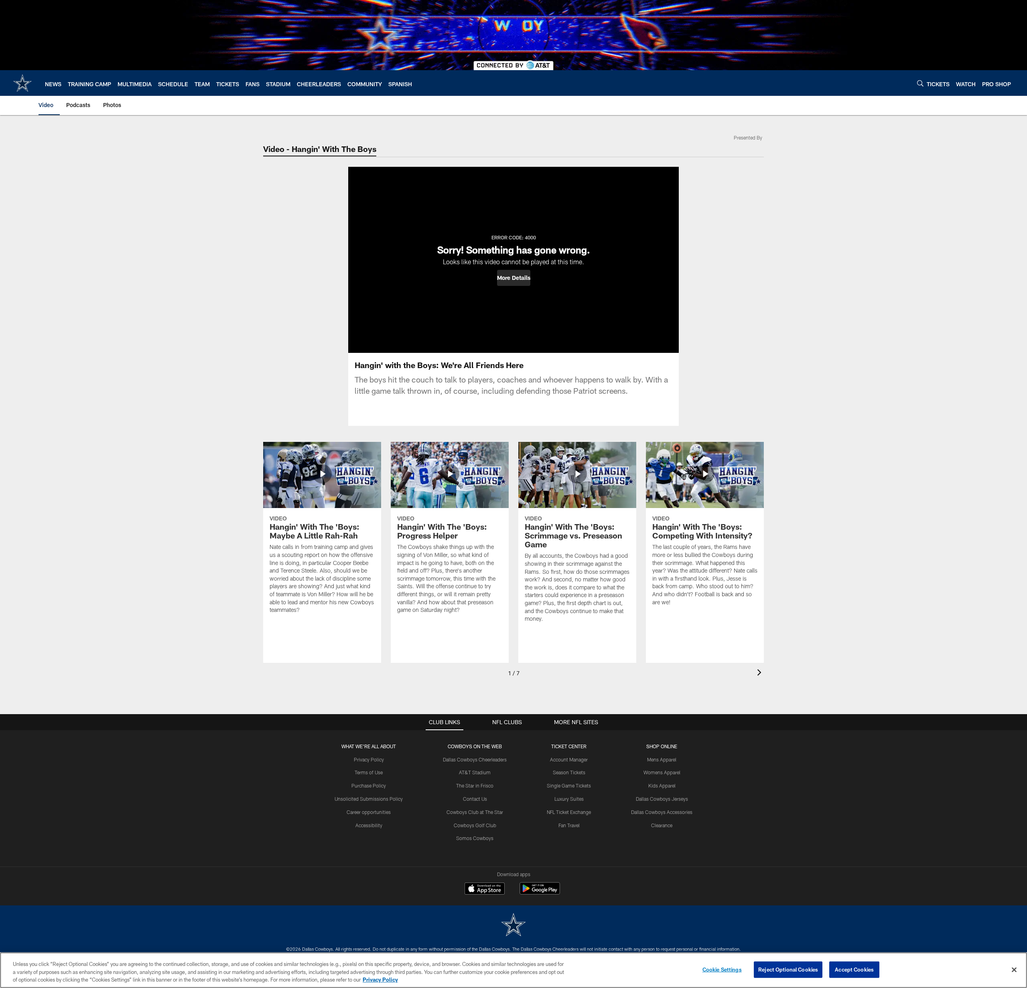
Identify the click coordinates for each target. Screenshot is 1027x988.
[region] (513, 970)
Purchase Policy (368, 785)
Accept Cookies (854, 969)
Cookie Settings (722, 969)
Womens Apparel (661, 772)
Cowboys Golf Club (475, 825)
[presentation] (760, 673)
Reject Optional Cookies (788, 969)
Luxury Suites (569, 799)
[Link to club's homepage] (22, 83)
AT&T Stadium (475, 772)
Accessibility (368, 825)
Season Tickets (569, 772)
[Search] (920, 83)
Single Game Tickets (569, 785)
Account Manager (569, 759)
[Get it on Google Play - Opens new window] (540, 892)
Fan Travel (569, 825)
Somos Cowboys (474, 838)
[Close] (1014, 969)
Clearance (661, 825)
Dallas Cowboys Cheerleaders (475, 759)
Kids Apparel (662, 785)
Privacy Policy (369, 759)
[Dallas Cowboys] (513, 925)
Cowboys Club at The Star (475, 812)
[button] (513, 278)
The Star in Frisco (474, 785)
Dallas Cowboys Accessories (661, 812)
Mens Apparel (661, 759)
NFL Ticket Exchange (569, 812)
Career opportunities (369, 812)
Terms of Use (369, 772)
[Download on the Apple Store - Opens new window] (485, 889)
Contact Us (475, 799)
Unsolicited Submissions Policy (369, 799)
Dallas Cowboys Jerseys (662, 799)
